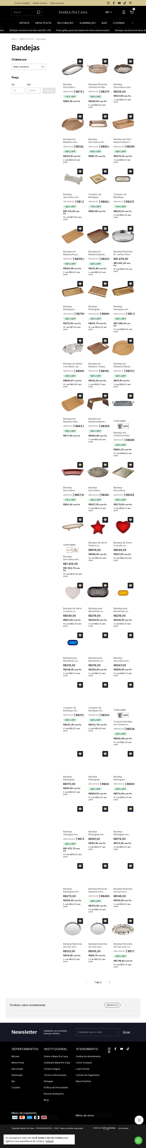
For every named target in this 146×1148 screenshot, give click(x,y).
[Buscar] (38, 12)
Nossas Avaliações (54, 1093)
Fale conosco (57, 3)
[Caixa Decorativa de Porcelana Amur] (75, 550)
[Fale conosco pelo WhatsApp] (138, 1140)
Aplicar (49, 90)
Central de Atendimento (88, 1056)
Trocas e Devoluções (55, 1075)
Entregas (48, 1081)
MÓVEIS (24, 22)
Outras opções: (120, 421)
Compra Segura (52, 1068)
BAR (104, 22)
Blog (46, 1100)
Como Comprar (84, 1062)
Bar (13, 1081)
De (13, 84)
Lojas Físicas (82, 1068)
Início (14, 39)
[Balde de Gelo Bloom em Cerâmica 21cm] (119, 426)
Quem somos (40, 3)
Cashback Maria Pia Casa (57, 1062)
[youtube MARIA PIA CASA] (119, 3)
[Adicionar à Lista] (80, 61)
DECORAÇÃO (65, 22)
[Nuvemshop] (104, 1129)
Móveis (15, 1056)
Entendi (50, 1141)
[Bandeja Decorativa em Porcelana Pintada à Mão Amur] (69, 550)
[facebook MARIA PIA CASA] (113, 3)
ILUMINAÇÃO (88, 22)
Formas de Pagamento (88, 1075)
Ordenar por (19, 59)
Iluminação (17, 1075)
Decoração (17, 1068)
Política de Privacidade (56, 1087)
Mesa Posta (18, 1062)
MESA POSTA (43, 22)
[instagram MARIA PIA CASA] (108, 3)
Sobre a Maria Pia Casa (56, 1056)
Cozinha (16, 1087)
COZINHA (119, 22)
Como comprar (22, 3)
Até (29, 84)
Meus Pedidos (83, 1081)
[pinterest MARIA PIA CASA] (130, 3)
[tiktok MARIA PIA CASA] (124, 3)
